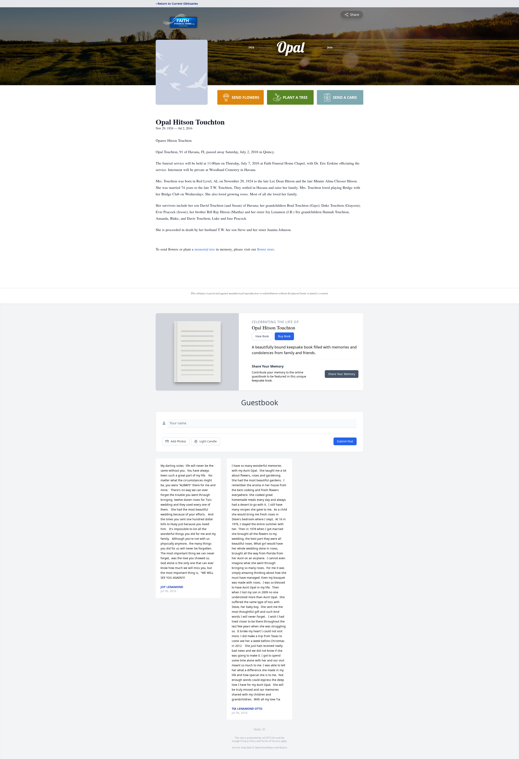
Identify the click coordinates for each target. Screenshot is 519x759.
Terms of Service (270, 741)
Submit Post (345, 441)
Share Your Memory (341, 374)
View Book (262, 336)
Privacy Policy (248, 741)
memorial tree (204, 249)
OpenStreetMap (264, 747)
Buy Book (284, 336)
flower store (265, 249)
